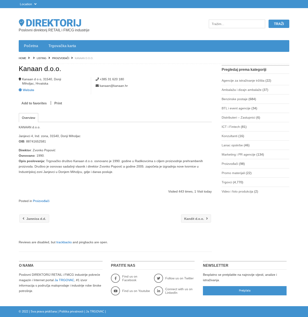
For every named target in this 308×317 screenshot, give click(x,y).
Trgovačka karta (62, 46)
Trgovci (227, 182)
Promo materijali (233, 173)
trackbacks (64, 242)
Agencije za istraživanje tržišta (243, 80)
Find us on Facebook (129, 278)
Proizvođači (60, 58)
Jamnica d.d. (35, 219)
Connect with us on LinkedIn (179, 290)
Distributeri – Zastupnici (238, 117)
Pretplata (245, 290)
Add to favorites (34, 103)
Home (22, 58)
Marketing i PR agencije (238, 154)
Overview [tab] (28, 117)
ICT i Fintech (231, 127)
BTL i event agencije (236, 108)
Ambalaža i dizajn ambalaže (242, 90)
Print (58, 103)
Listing (41, 58)
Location (26, 4)
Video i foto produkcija (237, 191)
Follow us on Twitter (179, 278)
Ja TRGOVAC (64, 280)
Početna (31, 46)
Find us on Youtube (136, 291)
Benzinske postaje (235, 99)
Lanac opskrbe (232, 145)
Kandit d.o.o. (194, 219)
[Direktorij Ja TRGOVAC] (61, 22)
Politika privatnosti (71, 311)
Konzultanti (229, 136)
